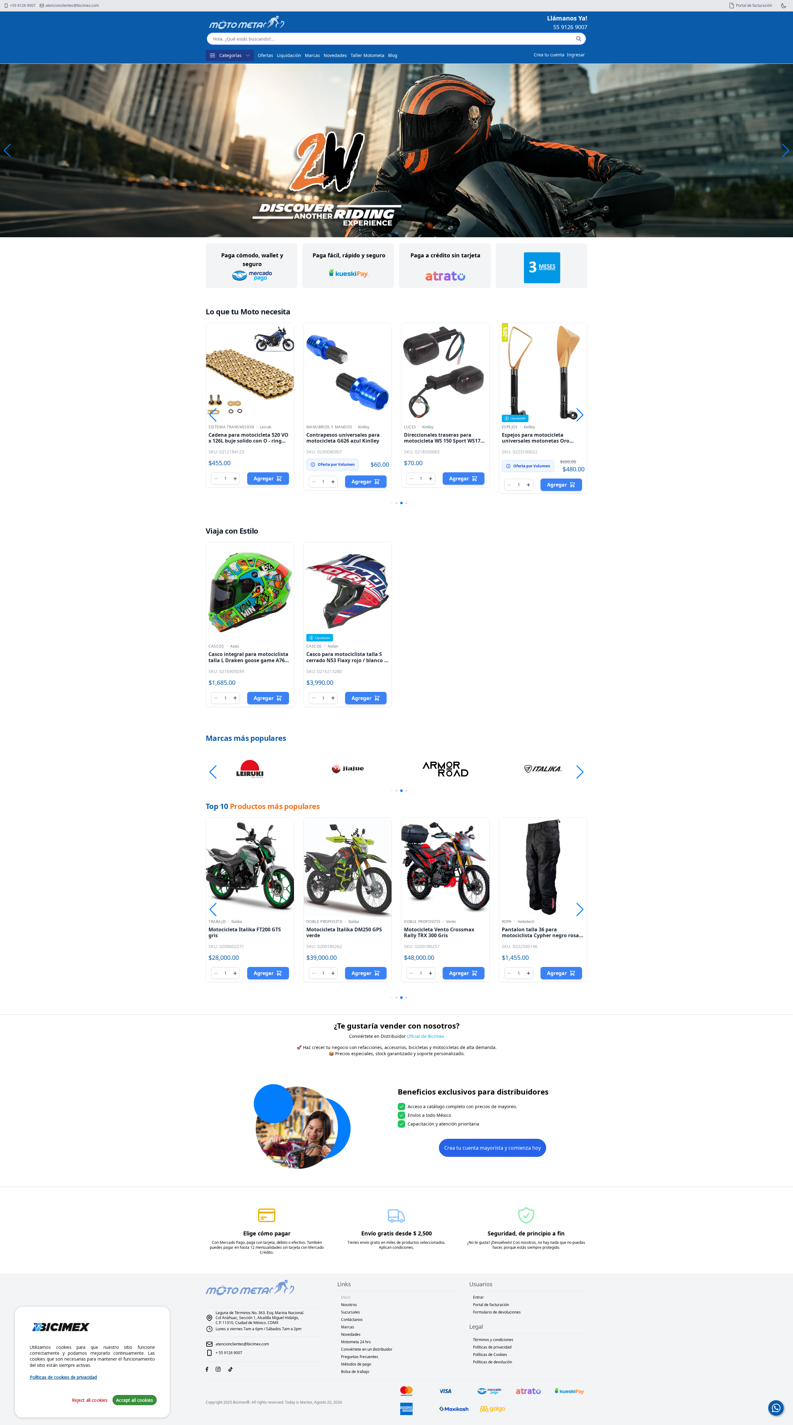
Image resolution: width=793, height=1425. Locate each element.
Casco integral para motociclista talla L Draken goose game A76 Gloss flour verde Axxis (248, 660)
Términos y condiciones (493, 1339)
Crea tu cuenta (549, 55)
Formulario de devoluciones (497, 1312)
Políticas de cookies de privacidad (63, 1377)
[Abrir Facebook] (207, 1369)
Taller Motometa (367, 55)
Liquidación (289, 55)
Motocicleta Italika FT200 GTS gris (244, 932)
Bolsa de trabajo (355, 1371)
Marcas (312, 55)
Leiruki (265, 427)
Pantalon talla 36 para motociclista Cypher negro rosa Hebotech (540, 935)
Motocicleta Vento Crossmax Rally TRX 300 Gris (439, 932)
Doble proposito (324, 921)
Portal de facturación (491, 1304)
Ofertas (265, 55)
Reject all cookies (90, 1400)
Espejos (510, 427)
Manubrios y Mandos (329, 427)
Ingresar (576, 55)
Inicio (345, 1297)
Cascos (216, 646)
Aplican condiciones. (396, 1247)
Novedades (335, 55)
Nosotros (349, 1304)
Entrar (478, 1297)
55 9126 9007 (570, 27)
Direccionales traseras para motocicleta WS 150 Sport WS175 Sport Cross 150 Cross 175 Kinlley (444, 440)
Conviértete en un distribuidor (366, 1349)
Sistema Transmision (231, 427)
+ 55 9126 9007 (229, 1352)
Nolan (333, 646)
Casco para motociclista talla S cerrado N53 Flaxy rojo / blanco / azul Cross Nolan (346, 660)
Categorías (230, 55)
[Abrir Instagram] (218, 1369)
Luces (410, 427)
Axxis (234, 646)
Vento (451, 921)
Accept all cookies (134, 1400)
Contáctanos (352, 1319)
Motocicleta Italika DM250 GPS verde (344, 932)
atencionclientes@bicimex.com (242, 1344)
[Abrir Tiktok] (230, 1369)
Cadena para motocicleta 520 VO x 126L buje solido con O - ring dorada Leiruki (248, 440)
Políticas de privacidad (492, 1347)
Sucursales (350, 1312)
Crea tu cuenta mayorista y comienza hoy (492, 1147)
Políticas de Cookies (490, 1354)
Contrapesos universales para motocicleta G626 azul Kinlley (343, 437)
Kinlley (363, 427)
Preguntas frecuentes (359, 1356)
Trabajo (217, 921)
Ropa (507, 921)
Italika (236, 921)
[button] (786, 150)
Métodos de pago (356, 1364)
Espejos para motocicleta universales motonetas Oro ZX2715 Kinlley (535, 440)
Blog (392, 55)
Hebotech (526, 921)
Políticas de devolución (492, 1362)
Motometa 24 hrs (356, 1341)
